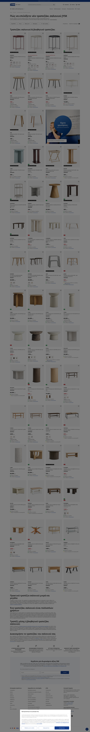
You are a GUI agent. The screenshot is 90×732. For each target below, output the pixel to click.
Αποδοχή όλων (62, 727)
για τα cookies (39, 723)
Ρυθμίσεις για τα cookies (29, 727)
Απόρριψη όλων (46, 727)
